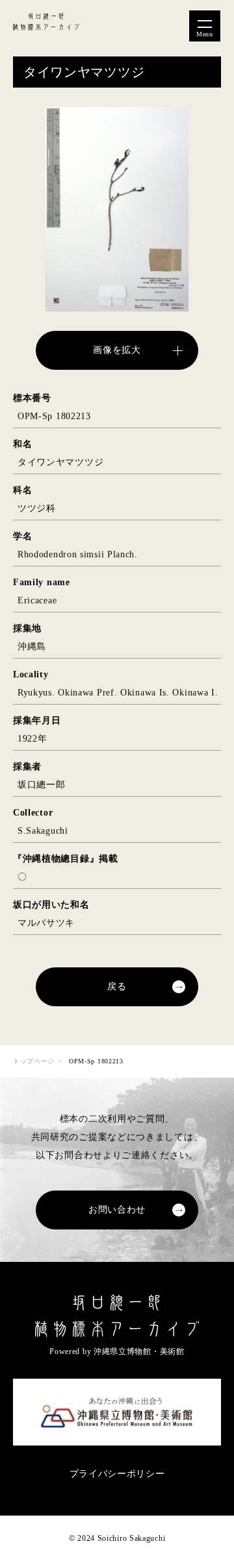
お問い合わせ (117, 1210)
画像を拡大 (117, 350)
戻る (116, 986)
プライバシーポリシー (117, 1474)
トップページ (34, 1061)
